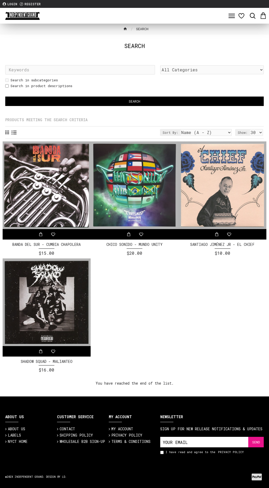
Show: (242, 132)
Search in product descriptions (41, 85)
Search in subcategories (34, 80)
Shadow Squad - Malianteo (47, 361)
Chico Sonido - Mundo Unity (134, 244)
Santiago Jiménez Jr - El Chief (222, 244)
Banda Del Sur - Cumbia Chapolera (46, 244)
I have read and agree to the (204, 452)
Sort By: (170, 132)
